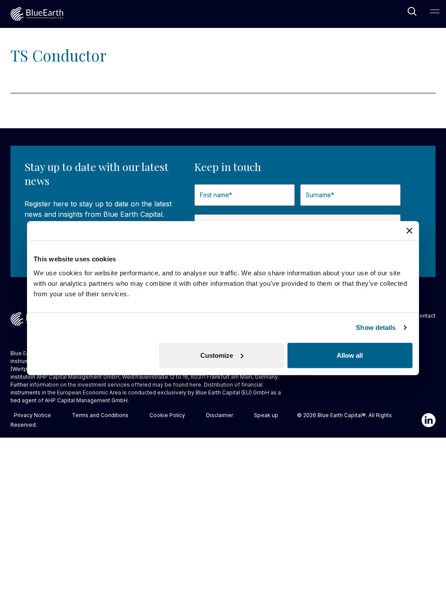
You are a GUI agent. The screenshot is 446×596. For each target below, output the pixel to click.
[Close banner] (409, 231)
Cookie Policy (167, 415)
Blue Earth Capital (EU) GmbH (232, 392)
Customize (216, 355)
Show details (375, 327)
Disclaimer (219, 415)
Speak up (266, 415)
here (195, 384)
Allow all (350, 355)
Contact (426, 315)
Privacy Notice (32, 415)
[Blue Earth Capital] (36, 14)
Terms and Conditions (100, 415)
